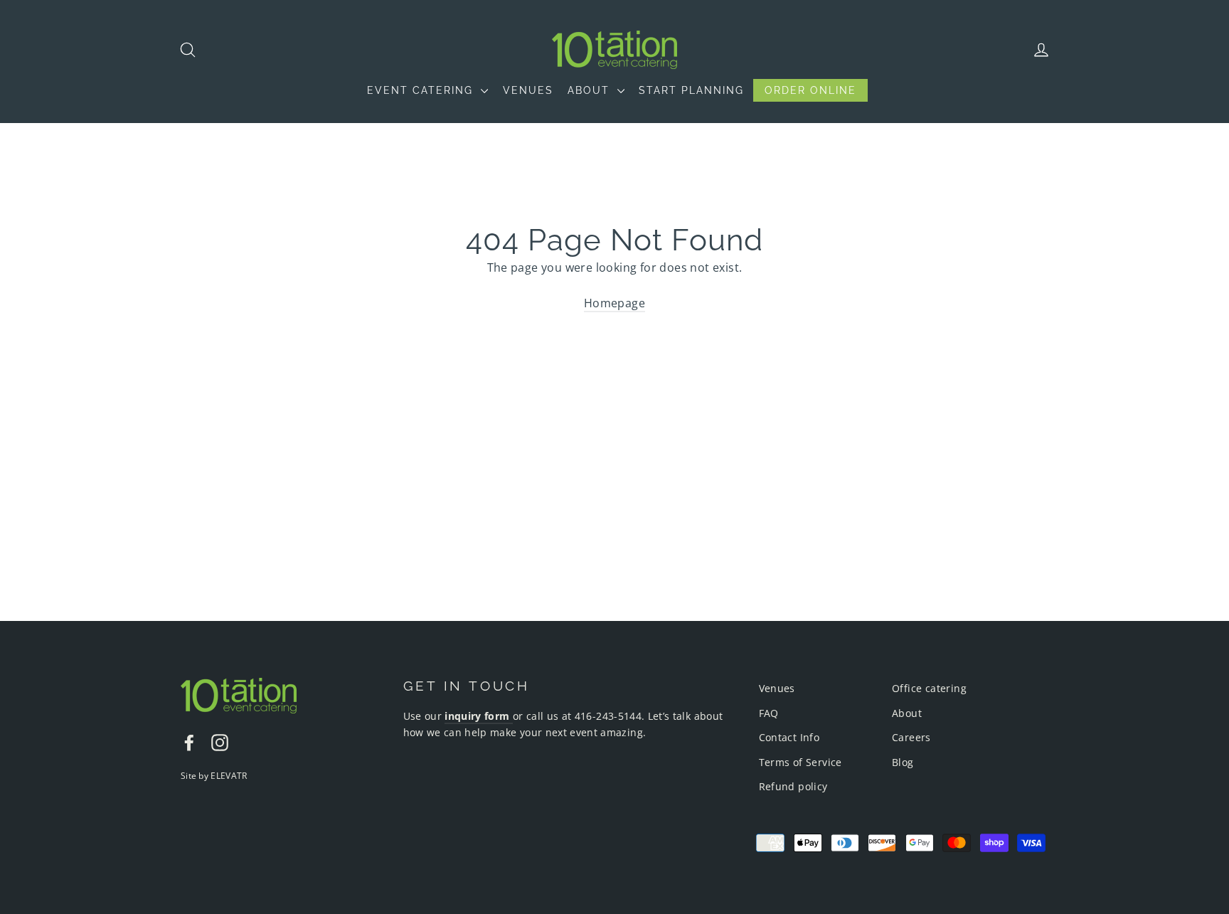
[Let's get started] (511, 716)
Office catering (929, 688)
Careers (911, 737)
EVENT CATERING (422, 90)
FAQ (769, 713)
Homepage (614, 303)
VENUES (528, 90)
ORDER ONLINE (810, 90)
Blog (903, 762)
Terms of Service (800, 762)
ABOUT (591, 90)
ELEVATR (229, 776)
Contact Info (789, 737)
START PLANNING (691, 90)
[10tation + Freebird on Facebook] (189, 742)
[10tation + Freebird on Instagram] (219, 742)
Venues (777, 688)
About (907, 713)
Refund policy (793, 786)
